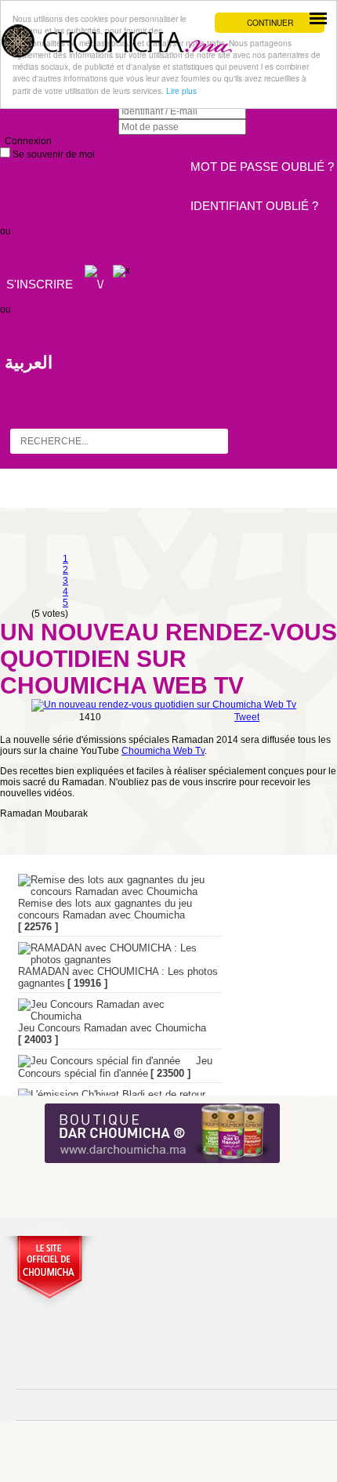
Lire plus (181, 90)
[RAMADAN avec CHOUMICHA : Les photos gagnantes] (112, 954)
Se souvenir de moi (52, 154)
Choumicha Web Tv (163, 750)
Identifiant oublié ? (254, 205)
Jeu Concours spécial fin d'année (115, 1067)
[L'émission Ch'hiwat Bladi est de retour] (111, 1095)
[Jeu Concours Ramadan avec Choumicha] (112, 1010)
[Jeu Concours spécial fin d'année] (99, 1061)
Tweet (246, 717)
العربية (29, 362)
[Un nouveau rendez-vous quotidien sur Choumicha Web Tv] (163, 704)
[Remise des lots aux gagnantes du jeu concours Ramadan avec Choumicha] (112, 885)
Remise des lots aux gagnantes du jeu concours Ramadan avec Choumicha (105, 909)
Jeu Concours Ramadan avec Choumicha (112, 1028)
